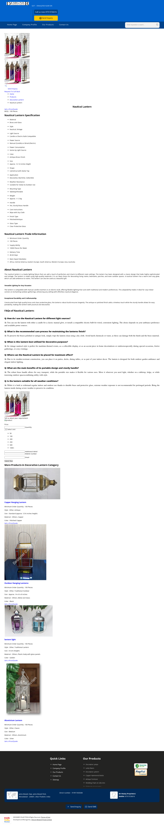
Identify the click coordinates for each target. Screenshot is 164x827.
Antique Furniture (92, 779)
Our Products (48, 24)
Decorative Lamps (92, 764)
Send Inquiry (47, 18)
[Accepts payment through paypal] (141, 775)
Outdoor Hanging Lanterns (16, 583)
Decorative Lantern (17, 100)
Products (13, 97)
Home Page (12, 24)
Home (12, 94)
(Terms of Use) (45, 817)
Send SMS (92, 806)
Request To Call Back (12, 91)
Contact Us (64, 24)
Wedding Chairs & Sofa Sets (95, 783)
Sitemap (56, 780)
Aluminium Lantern (13, 720)
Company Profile (29, 24)
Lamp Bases (90, 768)
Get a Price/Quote (11, 109)
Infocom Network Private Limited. (41, 820)
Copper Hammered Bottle (95, 775)
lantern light (10, 639)
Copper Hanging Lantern (15, 502)
